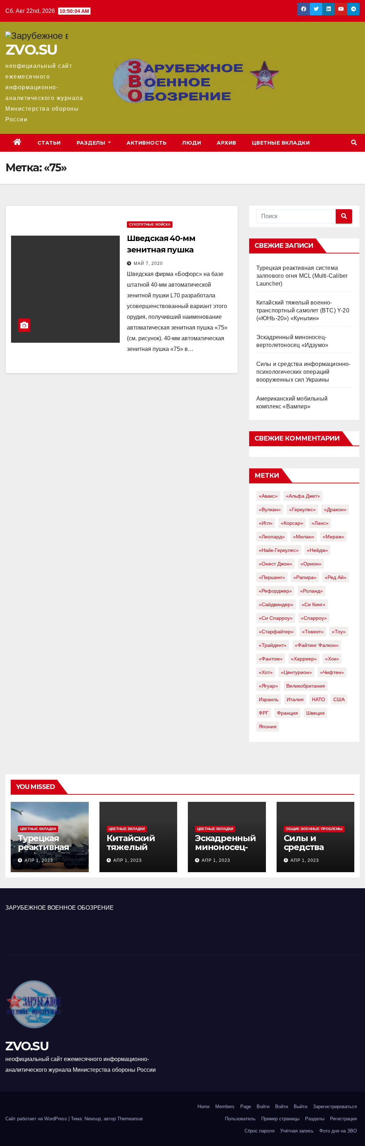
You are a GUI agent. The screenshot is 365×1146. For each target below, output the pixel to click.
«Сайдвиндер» (276, 604)
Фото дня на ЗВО (338, 1131)
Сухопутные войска (149, 224)
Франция (287, 713)
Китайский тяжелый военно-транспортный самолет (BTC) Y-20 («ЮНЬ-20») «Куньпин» (302, 310)
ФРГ (264, 713)
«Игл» (266, 523)
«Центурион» (296, 672)
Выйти (300, 1106)
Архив (226, 143)
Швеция (315, 713)
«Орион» (311, 564)
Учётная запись (297, 1131)
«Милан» (303, 536)
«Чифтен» (332, 672)
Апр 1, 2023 (39, 860)
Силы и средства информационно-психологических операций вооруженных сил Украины (303, 372)
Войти (263, 1106)
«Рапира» (305, 577)
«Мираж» (333, 536)
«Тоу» (339, 631)
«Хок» (332, 659)
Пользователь (240, 1118)
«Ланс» (320, 523)
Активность (146, 143)
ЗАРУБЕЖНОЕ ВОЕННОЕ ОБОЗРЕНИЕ (59, 908)
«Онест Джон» (275, 564)
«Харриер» (304, 659)
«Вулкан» (270, 509)
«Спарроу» (314, 618)
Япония (268, 726)
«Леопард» (272, 536)
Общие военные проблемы (314, 829)
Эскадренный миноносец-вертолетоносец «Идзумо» (225, 851)
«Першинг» (272, 577)
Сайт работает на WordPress (36, 1118)
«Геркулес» (302, 509)
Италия (295, 699)
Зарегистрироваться (335, 1106)
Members (225, 1106)
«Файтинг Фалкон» (317, 645)
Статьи (49, 143)
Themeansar (130, 1118)
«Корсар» (292, 523)
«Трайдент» (273, 645)
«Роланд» (311, 591)
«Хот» (266, 672)
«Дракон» (335, 509)
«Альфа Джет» (303, 496)
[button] (354, 143)
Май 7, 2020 (148, 263)
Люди (191, 143)
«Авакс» (268, 496)
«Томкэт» (313, 631)
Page (245, 1106)
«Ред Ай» (335, 577)
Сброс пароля (259, 1131)
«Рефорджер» (275, 591)
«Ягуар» (268, 686)
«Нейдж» (317, 550)
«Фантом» (271, 659)
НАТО (318, 699)
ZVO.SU (31, 49)
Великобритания (305, 686)
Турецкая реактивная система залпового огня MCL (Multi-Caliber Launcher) (302, 276)
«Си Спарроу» (276, 618)
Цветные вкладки (281, 143)
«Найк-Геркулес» (279, 550)
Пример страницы (280, 1118)
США (339, 699)
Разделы (92, 143)
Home (203, 1106)
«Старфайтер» (276, 631)
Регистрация (343, 1118)
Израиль (268, 699)
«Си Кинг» (313, 604)
